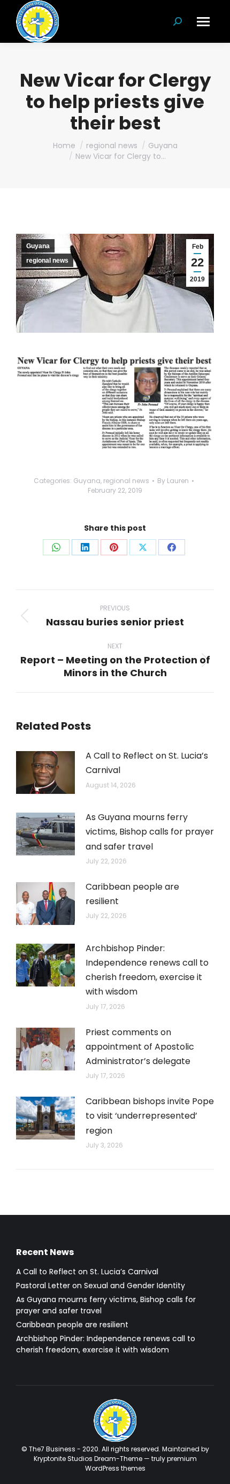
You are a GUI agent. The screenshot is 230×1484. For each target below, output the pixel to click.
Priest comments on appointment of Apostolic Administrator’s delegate (140, 1046)
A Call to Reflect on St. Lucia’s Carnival (147, 762)
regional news (47, 260)
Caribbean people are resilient (132, 894)
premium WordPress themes (141, 1463)
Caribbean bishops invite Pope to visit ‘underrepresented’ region (150, 1115)
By (173, 480)
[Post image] (45, 772)
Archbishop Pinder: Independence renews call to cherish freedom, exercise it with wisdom (147, 970)
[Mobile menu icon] (203, 21)
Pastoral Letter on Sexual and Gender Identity (100, 1285)
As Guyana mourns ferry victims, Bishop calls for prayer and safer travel (150, 831)
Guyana (38, 246)
